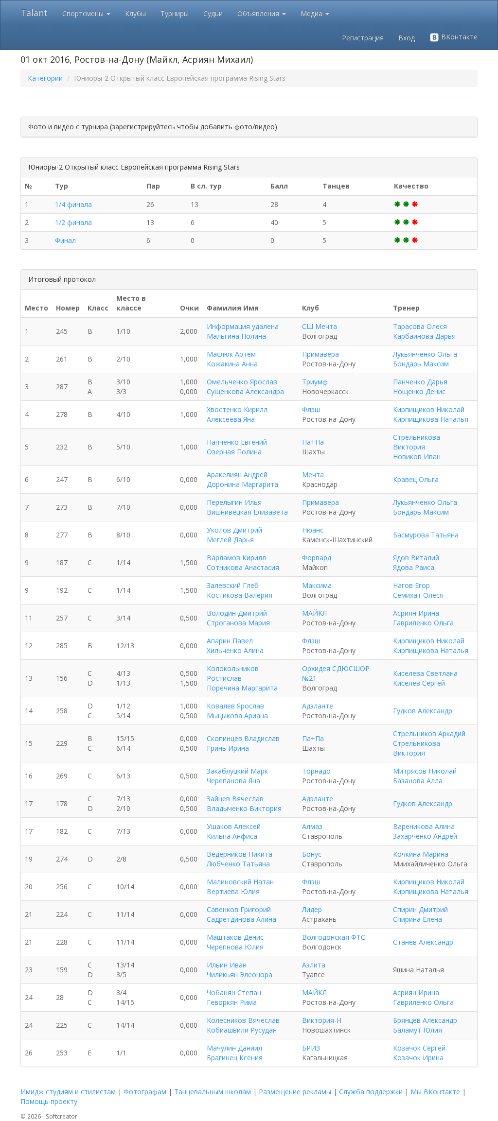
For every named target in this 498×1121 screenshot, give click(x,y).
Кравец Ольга (416, 479)
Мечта (313, 474)
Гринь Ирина (228, 748)
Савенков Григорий (239, 909)
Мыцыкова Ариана (237, 715)
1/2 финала (73, 222)
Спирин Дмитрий (420, 909)
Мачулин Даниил (234, 1047)
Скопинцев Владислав (243, 738)
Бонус (311, 854)
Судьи (213, 13)
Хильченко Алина (235, 650)
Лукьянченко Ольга (425, 354)
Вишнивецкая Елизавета (247, 512)
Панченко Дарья (420, 381)
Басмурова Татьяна (426, 534)
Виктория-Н (321, 1020)
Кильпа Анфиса (232, 836)
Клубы (135, 13)
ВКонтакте (458, 36)
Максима (317, 585)
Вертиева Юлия (233, 891)
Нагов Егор (411, 585)
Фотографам (145, 1091)
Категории (45, 78)
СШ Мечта (319, 326)
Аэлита (313, 964)
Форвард (316, 557)
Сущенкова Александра (245, 391)
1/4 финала (73, 204)
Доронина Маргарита (242, 484)
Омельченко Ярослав (242, 381)
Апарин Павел (230, 640)
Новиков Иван (417, 456)
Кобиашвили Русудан (242, 1030)
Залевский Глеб (233, 585)
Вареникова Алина (424, 826)
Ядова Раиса (413, 567)
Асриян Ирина (416, 613)
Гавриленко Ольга (423, 622)
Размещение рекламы (295, 1091)
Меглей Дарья (230, 539)
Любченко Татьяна (238, 863)
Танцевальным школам (212, 1091)
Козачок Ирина (418, 1057)
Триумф (315, 381)
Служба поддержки (371, 1091)
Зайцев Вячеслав (235, 798)
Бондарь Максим (421, 363)
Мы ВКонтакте (435, 1091)
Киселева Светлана (425, 673)
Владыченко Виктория (244, 808)
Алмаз (312, 826)
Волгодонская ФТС (333, 937)
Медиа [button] (312, 13)
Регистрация (363, 37)
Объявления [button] (259, 13)
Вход (406, 37)
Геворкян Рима (232, 1002)
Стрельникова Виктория (416, 441)
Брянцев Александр (425, 1020)
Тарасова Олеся (420, 326)
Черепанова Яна (233, 780)
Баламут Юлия (417, 1030)
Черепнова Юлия (235, 946)
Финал (65, 240)
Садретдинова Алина (241, 919)
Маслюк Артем (231, 354)
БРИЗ (311, 1047)
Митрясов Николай (425, 771)
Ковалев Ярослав (235, 705)
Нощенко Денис (419, 391)
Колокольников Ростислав (233, 673)
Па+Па (313, 442)
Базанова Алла (418, 780)
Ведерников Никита (239, 854)
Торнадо (316, 771)
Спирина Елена (417, 919)
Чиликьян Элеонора (239, 974)
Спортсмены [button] (84, 13)
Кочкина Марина (420, 854)
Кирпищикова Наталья (430, 419)
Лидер (312, 909)
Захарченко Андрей (425, 836)
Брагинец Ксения (235, 1057)
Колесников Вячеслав (243, 1020)
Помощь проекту (48, 1101)
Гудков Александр (422, 710)
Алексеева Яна (231, 419)
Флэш (311, 409)
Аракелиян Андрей (237, 474)
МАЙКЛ (314, 613)
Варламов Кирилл (236, 557)
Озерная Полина (234, 451)
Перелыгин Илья (234, 502)
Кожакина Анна (232, 363)
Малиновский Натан (240, 881)
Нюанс (312, 530)
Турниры (174, 13)
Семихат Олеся (418, 595)
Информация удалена (243, 326)
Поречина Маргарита (242, 687)
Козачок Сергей (419, 1047)
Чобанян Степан (234, 992)
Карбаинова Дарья (424, 336)
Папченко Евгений (237, 442)
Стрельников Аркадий (429, 733)
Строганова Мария (238, 622)
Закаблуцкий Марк (237, 771)
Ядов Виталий (416, 557)
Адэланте (317, 705)
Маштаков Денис (235, 937)
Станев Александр (423, 942)
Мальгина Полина (236, 336)
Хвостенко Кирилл (237, 409)
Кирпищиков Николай (428, 409)
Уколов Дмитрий (234, 530)
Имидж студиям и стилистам (68, 1091)
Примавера (320, 354)
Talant (34, 12)
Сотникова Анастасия (243, 567)
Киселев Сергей (419, 683)
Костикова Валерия (239, 595)
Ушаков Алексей (234, 826)
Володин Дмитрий (237, 613)
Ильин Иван (227, 964)
